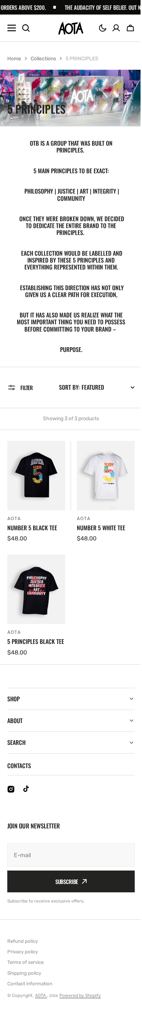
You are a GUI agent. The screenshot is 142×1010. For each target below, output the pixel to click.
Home (14, 59)
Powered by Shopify (80, 1000)
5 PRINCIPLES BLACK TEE (35, 641)
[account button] (116, 28)
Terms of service (25, 967)
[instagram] (11, 795)
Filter (26, 388)
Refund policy (22, 946)
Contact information (29, 988)
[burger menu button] (11, 28)
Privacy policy (22, 957)
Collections (43, 59)
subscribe (63, 887)
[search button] (25, 28)
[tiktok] (27, 795)
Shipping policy (24, 978)
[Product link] (36, 492)
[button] (102, 28)
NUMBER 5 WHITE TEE (101, 527)
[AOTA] (71, 28)
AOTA (41, 1000)
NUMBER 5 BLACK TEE (32, 527)
